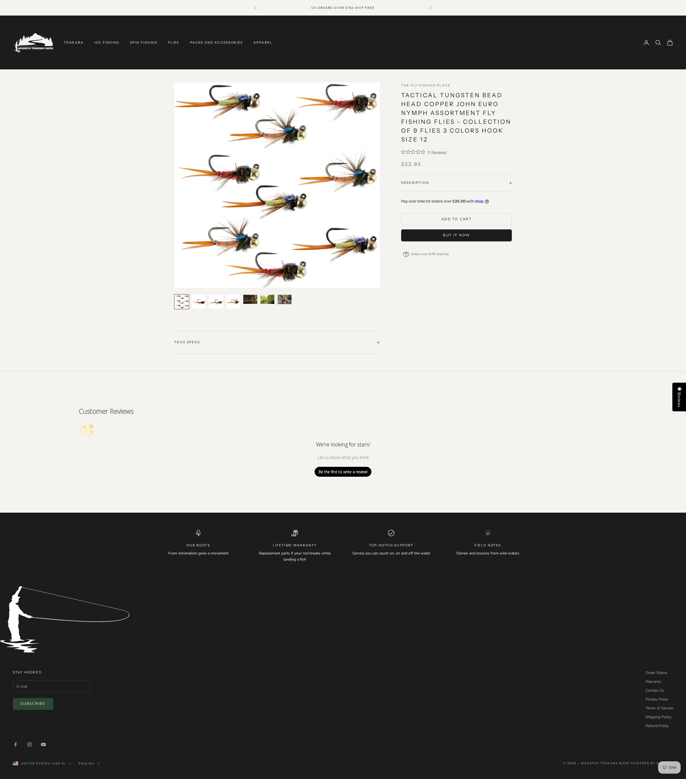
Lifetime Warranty (295, 545)
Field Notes (488, 545)
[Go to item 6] (267, 299)
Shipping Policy (658, 717)
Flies (173, 42)
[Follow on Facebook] (15, 744)
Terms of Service (659, 708)
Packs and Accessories (216, 42)
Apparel (263, 42)
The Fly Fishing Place (425, 85)
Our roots (198, 545)
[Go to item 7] (284, 299)
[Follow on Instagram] (29, 744)
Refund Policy (657, 725)
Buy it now (456, 235)
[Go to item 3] (215, 301)
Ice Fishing (106, 42)
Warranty (653, 681)
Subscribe (33, 703)
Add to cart (456, 219)
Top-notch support (391, 545)
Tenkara (74, 42)
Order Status (656, 672)
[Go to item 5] (250, 299)
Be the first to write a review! (343, 471)
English (87, 763)
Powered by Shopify (652, 763)
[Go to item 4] (233, 301)
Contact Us (655, 690)
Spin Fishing (143, 42)
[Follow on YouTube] (43, 744)
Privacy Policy (657, 699)
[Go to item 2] (198, 301)
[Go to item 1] (181, 301)
